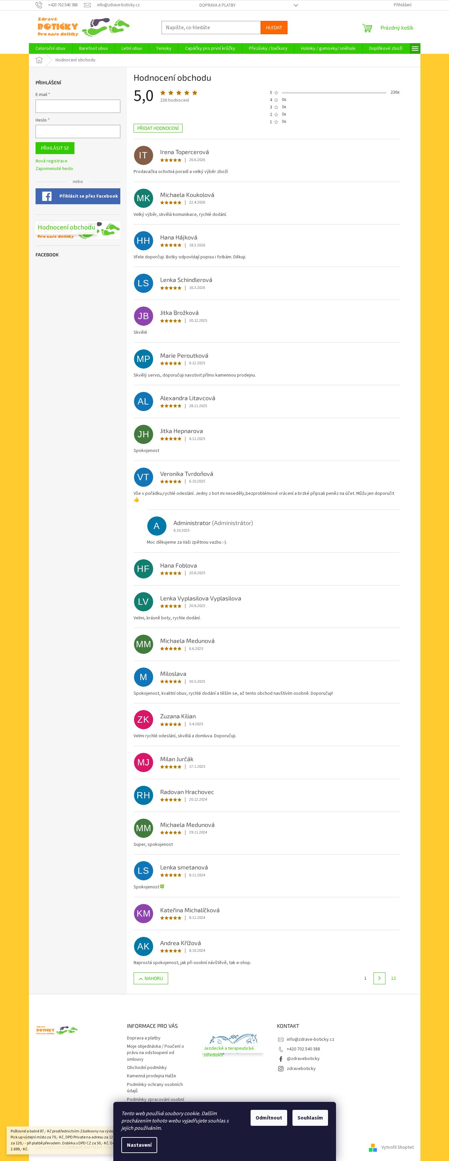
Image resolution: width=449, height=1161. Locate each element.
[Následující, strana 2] (380, 978)
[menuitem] (50, 48)
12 (393, 978)
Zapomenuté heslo (54, 169)
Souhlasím (310, 1117)
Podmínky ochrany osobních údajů (155, 1087)
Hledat (274, 27)
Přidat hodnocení (158, 128)
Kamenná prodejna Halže (151, 1076)
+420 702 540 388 (303, 1049)
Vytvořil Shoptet (398, 1147)
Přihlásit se (55, 148)
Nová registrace (51, 161)
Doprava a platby (217, 5)
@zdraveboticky (303, 1058)
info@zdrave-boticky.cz (310, 1039)
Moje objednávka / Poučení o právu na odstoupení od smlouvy (155, 1053)
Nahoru (154, 978)
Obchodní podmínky (147, 1067)
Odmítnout (269, 1117)
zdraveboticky (301, 1068)
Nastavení (139, 1145)
